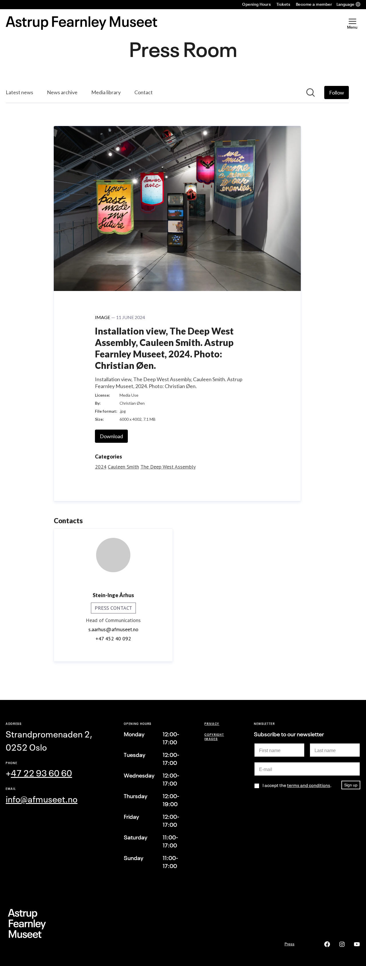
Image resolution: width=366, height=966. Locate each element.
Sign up (350, 784)
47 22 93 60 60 (41, 773)
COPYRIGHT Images (214, 736)
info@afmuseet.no (41, 799)
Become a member (314, 4)
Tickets (283, 4)
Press (290, 943)
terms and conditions (308, 785)
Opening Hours (256, 4)
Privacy (211, 723)
